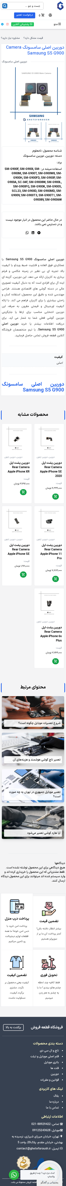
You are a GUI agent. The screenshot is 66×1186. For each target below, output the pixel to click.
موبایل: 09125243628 (46, 1130)
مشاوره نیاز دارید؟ (10, 38)
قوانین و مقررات (49, 1080)
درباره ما (54, 1102)
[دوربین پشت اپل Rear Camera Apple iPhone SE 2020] (49, 438)
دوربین (50, 156)
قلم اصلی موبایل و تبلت (44, 1056)
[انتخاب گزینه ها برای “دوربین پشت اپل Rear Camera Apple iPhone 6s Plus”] (55, 661)
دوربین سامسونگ (33, 156)
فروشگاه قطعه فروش (47, 1027)
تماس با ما (52, 1108)
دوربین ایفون (42, 457)
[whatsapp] (27, 233)
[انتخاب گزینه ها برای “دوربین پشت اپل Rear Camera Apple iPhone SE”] (23, 574)
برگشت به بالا (13, 1027)
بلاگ (56, 1096)
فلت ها (54, 1068)
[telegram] (39, 233)
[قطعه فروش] (55, 5)
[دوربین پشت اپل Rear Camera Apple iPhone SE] (17, 521)
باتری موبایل (51, 1062)
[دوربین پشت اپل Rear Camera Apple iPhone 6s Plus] (49, 603)
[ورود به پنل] (50, 15)
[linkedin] (33, 233)
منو (56, 24)
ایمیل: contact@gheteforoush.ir (38, 1149)
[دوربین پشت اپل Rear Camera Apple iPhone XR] (17, 438)
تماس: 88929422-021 (45, 1124)
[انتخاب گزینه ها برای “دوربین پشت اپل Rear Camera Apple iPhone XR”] (23, 492)
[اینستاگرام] (7, 24)
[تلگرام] (2, 24)
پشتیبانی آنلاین (21, 24)
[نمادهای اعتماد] (33, 1165)
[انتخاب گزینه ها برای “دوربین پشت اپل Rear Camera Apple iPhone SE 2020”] (55, 496)
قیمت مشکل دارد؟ (33, 38)
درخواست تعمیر (24, 15)
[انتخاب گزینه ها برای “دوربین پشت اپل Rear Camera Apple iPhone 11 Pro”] (55, 579)
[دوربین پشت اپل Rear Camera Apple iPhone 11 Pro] (49, 521)
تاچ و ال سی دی (49, 1050)
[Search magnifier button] (4, 5)
